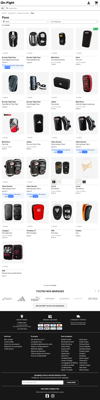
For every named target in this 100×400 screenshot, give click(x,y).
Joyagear (5, 230)
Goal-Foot (64, 356)
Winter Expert (84, 370)
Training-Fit (83, 360)
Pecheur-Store (84, 344)
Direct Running (66, 344)
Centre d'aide (8, 342)
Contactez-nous (21, 322)
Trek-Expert (83, 363)
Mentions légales (37, 349)
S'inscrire (71, 382)
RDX (52, 230)
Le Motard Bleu (66, 367)
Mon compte (8, 339)
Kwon (78, 57)
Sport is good (83, 358)
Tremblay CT (31, 230)
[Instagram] (53, 396)
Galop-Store (65, 353)
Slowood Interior (85, 349)
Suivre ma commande (11, 344)
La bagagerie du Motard (69, 363)
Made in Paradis (67, 370)
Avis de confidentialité (38, 356)
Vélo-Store (83, 367)
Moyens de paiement (38, 351)
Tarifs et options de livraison (40, 353)
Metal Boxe (55, 57)
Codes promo (9, 349)
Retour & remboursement (39, 346)
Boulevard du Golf (67, 342)
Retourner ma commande (13, 346)
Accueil (4, 13)
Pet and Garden (84, 346)
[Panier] (96, 3)
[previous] (95, 291)
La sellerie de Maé (67, 365)
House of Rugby (66, 360)
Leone (53, 186)
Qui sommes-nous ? (38, 339)
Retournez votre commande (78, 324)
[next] (98, 291)
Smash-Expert (84, 351)
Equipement (12, 13)
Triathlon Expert (84, 365)
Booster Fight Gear (9, 57)
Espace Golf (65, 349)
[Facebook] (47, 396)
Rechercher (13, 8)
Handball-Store (66, 358)
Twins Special (56, 142)
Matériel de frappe (23, 13)
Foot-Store (65, 351)
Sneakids (82, 356)
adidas (53, 102)
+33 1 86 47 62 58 (22, 329)
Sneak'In (82, 353)
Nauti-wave (83, 339)
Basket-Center (66, 339)
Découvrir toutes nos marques (50, 306)
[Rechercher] (7, 8)
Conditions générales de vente (41, 344)
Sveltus (78, 230)
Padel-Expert (83, 342)
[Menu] (2, 8)
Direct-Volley (65, 346)
